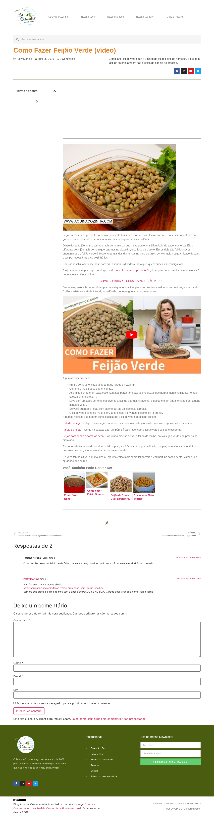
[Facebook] (177, 71)
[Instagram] (184, 71)
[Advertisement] (36, 161)
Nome (18, 663)
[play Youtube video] (132, 335)
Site (15, 689)
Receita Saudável (145, 16)
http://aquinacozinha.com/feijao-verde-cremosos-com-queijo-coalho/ (63, 588)
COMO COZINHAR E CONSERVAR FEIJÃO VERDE (132, 281)
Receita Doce (88, 16)
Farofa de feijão (72, 429)
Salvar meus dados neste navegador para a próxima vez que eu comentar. (63, 703)
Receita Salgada (115, 16)
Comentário (21, 620)
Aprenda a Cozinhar (58, 16)
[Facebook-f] (16, 783)
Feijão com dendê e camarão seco (83, 436)
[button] (55, 91)
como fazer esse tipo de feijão (132, 270)
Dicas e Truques (175, 16)
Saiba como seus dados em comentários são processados (108, 718)
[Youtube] (191, 71)
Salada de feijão (72, 423)
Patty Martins (31, 578)
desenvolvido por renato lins (183, 809)
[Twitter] (198, 71)
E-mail (18, 676)
